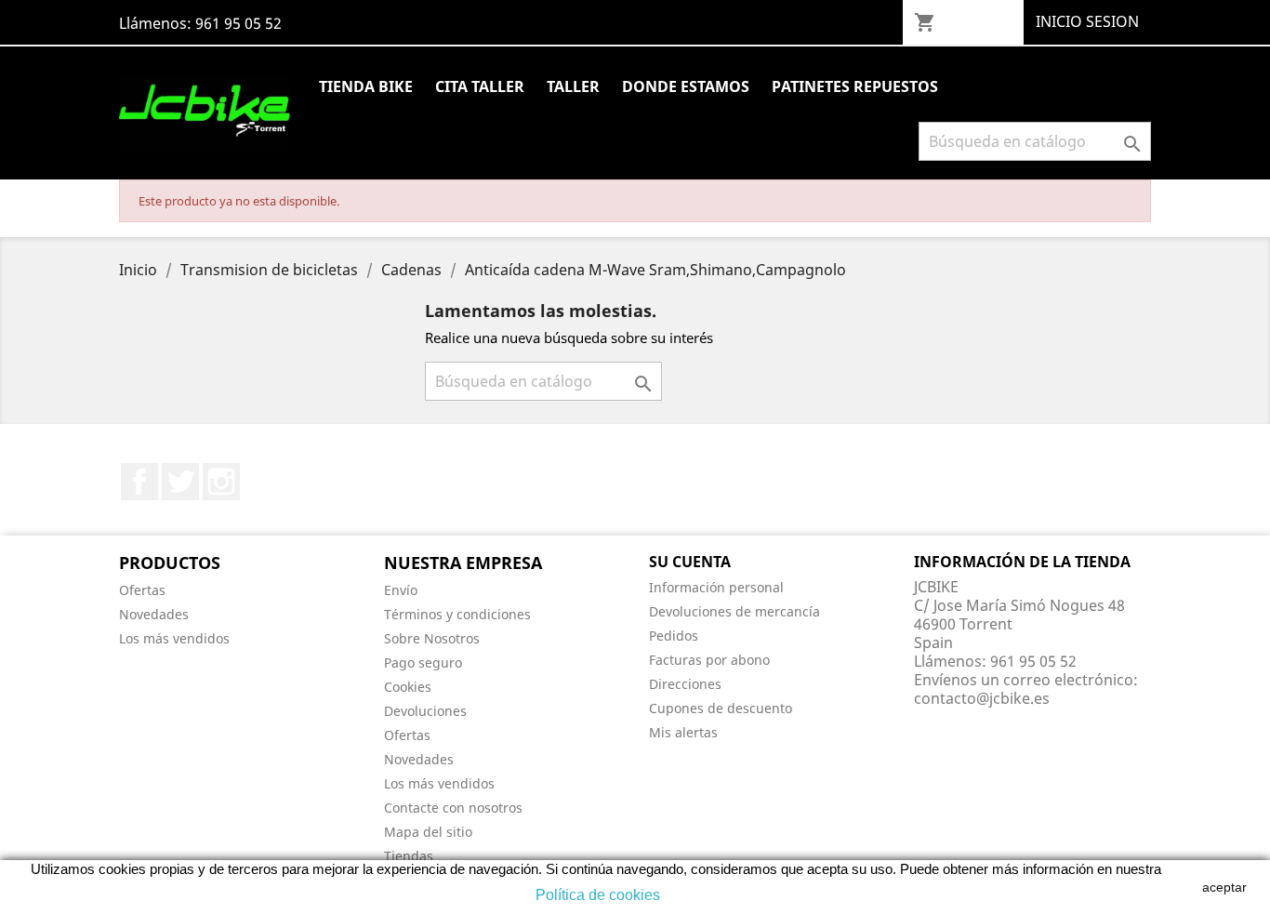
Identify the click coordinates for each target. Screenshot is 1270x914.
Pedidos (673, 635)
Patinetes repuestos (855, 86)
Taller (573, 86)
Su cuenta (690, 561)
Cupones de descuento (720, 708)
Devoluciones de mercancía (734, 611)
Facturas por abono (709, 660)
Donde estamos (685, 86)
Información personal (716, 587)
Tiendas (408, 856)
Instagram (221, 481)
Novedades (154, 614)
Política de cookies (598, 895)
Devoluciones (425, 711)
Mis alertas (683, 732)
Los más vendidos (174, 638)
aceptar (1224, 887)
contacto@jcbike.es (982, 698)
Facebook (139, 481)
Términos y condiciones (457, 614)
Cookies (407, 686)
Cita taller (479, 86)
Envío (400, 590)
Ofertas (142, 590)
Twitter (180, 481)
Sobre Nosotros (432, 638)
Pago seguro (423, 662)
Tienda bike (366, 86)
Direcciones (685, 684)
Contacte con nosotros (453, 807)
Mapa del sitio (428, 832)
